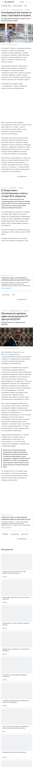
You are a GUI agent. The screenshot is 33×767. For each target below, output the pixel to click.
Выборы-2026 (7, 5)
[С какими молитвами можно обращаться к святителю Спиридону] (16, 695)
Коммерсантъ (12, 187)
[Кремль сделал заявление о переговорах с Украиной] (16, 643)
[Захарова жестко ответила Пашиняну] (16, 747)
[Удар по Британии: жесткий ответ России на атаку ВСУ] (16, 592)
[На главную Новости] (10, 2)
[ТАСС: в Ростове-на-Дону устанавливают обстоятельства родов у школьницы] (16, 721)
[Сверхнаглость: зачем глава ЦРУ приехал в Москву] (16, 618)
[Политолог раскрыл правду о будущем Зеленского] (16, 669)
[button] (16, 33)
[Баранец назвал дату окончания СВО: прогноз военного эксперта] (16, 566)
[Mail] (5, 2)
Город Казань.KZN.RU (17, 9)
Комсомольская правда (15, 310)
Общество (27, 9)
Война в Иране (18, 5)
